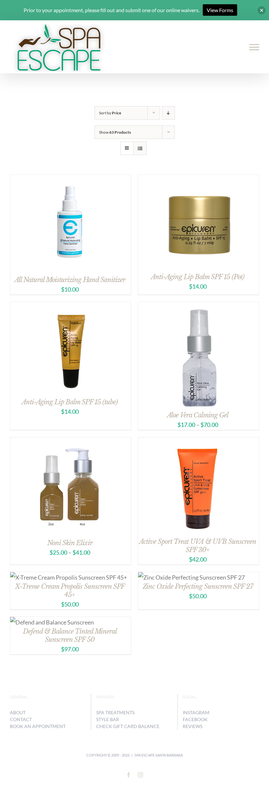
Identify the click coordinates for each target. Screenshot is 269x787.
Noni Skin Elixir (70, 543)
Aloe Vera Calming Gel (197, 415)
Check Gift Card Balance (127, 726)
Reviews (192, 726)
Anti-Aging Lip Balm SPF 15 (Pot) (197, 277)
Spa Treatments (115, 712)
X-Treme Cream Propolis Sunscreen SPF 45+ (70, 591)
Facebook (195, 719)
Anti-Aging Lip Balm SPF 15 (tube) (70, 402)
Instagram (196, 712)
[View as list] (140, 148)
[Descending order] (168, 113)
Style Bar (107, 719)
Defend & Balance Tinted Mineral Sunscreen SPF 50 (70, 635)
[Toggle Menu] (254, 47)
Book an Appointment (38, 726)
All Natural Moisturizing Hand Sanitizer (69, 280)
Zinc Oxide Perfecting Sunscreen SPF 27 (198, 586)
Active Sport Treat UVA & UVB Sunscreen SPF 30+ (197, 546)
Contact (21, 719)
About (18, 712)
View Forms (220, 10)
